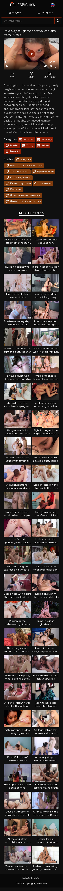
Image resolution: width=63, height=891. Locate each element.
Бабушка (25, 159)
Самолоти (15, 189)
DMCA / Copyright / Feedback (31, 883)
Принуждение (45, 171)
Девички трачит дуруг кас (25, 195)
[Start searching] (58, 21)
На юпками (45, 183)
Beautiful (14, 151)
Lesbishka (25, 4)
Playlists (16, 12)
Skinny (45, 145)
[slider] (25, 62)
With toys (46, 139)
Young (29, 145)
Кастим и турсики (20, 183)
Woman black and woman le (26, 165)
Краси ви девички (20, 177)
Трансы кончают (19, 171)
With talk (28, 139)
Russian (14, 145)
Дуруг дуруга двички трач (25, 201)
